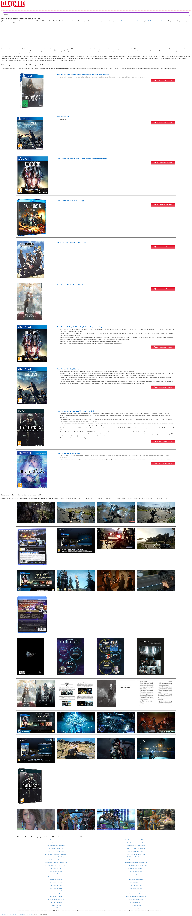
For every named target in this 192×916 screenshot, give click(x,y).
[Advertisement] (96, 35)
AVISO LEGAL (21, 914)
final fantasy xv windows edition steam (132, 21)
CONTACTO (30, 914)
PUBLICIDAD (4, 914)
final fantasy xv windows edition (154, 21)
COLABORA (13, 914)
